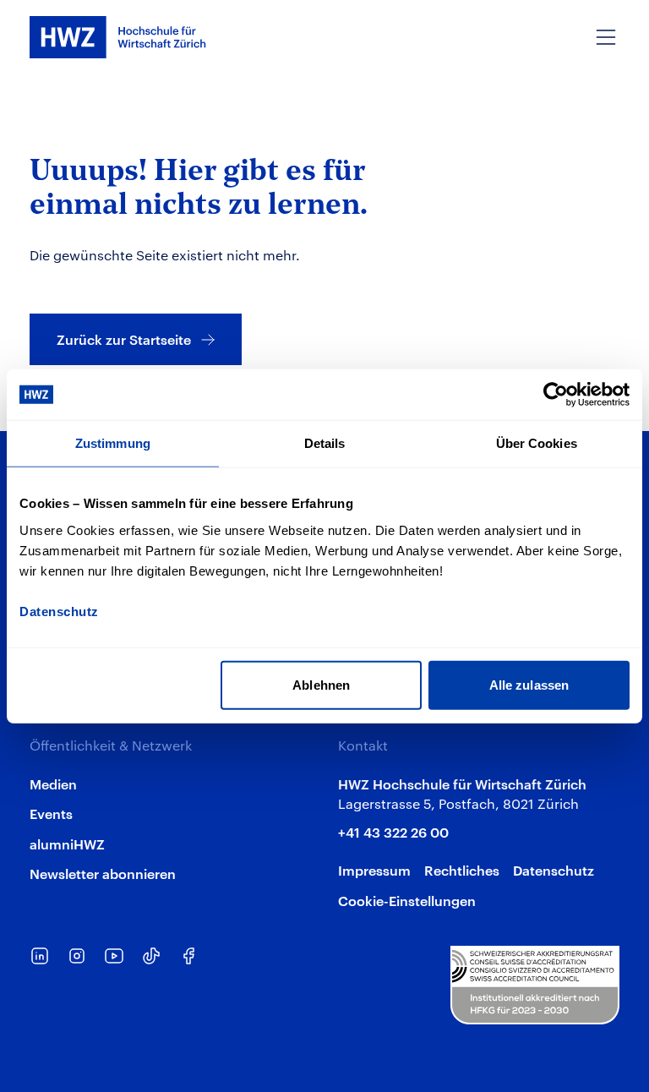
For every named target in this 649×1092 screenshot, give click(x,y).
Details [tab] (325, 443)
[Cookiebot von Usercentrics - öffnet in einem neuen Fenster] (556, 394)
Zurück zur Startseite (124, 339)
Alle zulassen (529, 684)
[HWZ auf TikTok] (151, 956)
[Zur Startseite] (118, 37)
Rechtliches (461, 869)
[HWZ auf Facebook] (188, 956)
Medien (53, 783)
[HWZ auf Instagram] (77, 956)
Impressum (374, 869)
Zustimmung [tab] (112, 443)
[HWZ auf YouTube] (114, 956)
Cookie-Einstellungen (407, 900)
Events (51, 813)
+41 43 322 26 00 (393, 831)
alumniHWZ (67, 843)
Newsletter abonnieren (103, 873)
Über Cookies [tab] (536, 443)
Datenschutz (553, 869)
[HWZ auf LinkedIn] (40, 956)
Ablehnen (321, 684)
